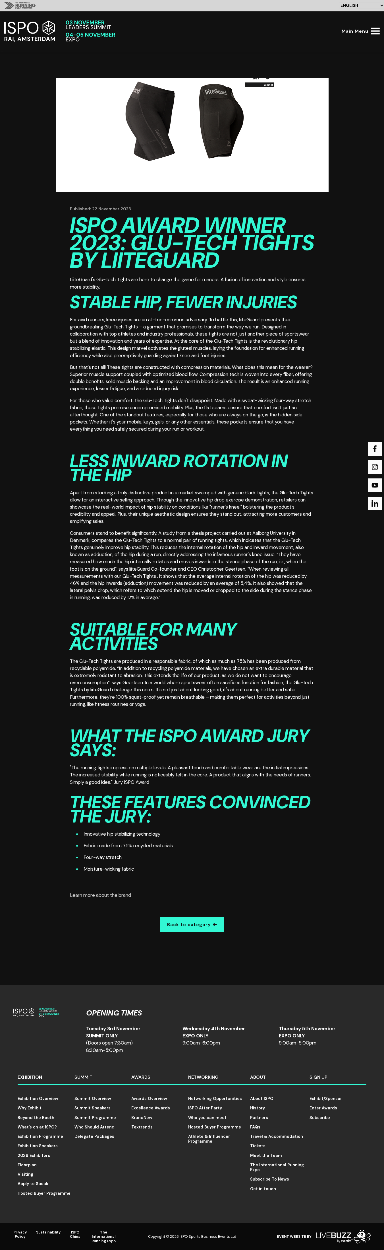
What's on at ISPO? (37, 1127)
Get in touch (263, 1188)
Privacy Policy (20, 1234)
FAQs (255, 1127)
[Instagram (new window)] (375, 467)
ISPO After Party (205, 1108)
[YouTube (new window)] (375, 485)
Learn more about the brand (100, 895)
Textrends (142, 1127)
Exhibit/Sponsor (326, 1098)
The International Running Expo (277, 1167)
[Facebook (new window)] (375, 449)
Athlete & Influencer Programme (209, 1139)
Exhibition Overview (38, 1098)
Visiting (25, 1174)
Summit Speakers (92, 1108)
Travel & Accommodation (276, 1136)
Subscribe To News (269, 1179)
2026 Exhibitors (34, 1155)
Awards (140, 1077)
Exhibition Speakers (38, 1145)
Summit (83, 1077)
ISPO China (75, 1234)
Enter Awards (323, 1108)
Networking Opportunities (215, 1098)
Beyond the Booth (36, 1117)
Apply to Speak (33, 1183)
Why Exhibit (29, 1108)
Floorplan (27, 1164)
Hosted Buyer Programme (44, 1193)
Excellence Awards (150, 1108)
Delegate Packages (94, 1136)
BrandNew (141, 1117)
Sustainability (48, 1232)
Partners (259, 1117)
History (257, 1108)
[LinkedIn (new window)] (375, 503)
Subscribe (320, 1117)
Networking (203, 1077)
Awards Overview (149, 1098)
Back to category (189, 925)
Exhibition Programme (40, 1136)
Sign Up (318, 1077)
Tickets (257, 1145)
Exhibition (30, 1077)
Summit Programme (95, 1117)
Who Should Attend (94, 1127)
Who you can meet (207, 1117)
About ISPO (261, 1098)
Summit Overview (92, 1098)
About (258, 1077)
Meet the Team (266, 1155)
